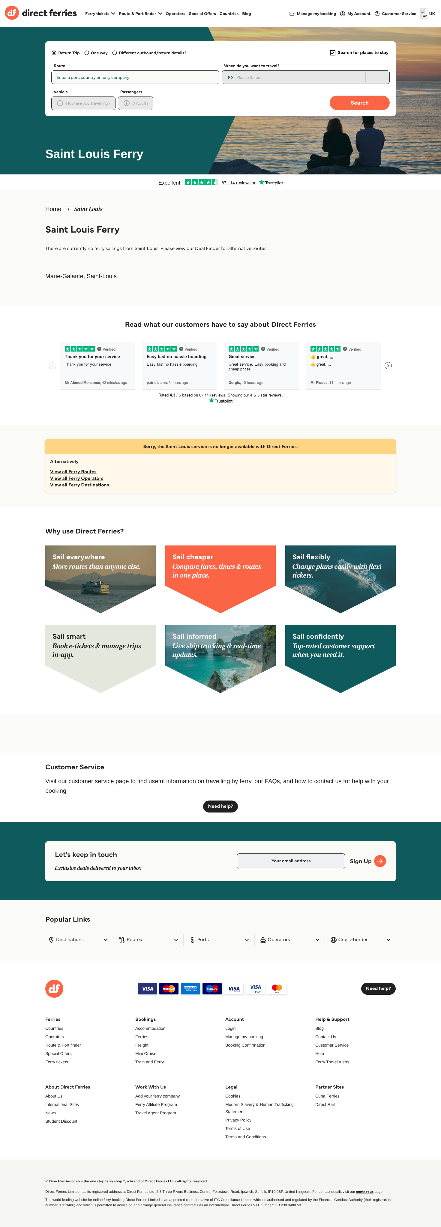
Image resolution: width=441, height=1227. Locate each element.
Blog (246, 13)
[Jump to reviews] (220, 182)
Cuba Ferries (327, 1096)
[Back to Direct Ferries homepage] (41, 13)
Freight (141, 1045)
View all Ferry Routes (73, 471)
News (50, 1112)
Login (230, 1028)
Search (360, 103)
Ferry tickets (56, 1061)
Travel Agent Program (155, 1112)
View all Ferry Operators (77, 478)
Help (319, 1053)
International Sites (62, 1104)
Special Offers (202, 13)
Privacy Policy (238, 1120)
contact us (365, 1192)
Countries (229, 13)
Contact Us (325, 1036)
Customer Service (332, 1045)
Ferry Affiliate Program (156, 1104)
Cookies (233, 1096)
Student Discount (61, 1121)
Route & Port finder (63, 1045)
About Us (54, 1096)
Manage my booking (244, 1036)
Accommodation (150, 1028)
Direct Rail (325, 1104)
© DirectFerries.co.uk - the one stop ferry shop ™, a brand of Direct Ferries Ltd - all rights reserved (126, 1181)
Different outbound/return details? (152, 52)
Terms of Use (237, 1128)
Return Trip (69, 52)
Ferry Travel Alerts (332, 1061)
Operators (175, 13)
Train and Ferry (149, 1061)
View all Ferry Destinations (79, 485)
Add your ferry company (157, 1096)
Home (53, 209)
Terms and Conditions (245, 1136)
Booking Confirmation (245, 1045)
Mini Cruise (145, 1053)
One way (99, 52)
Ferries (141, 1036)
